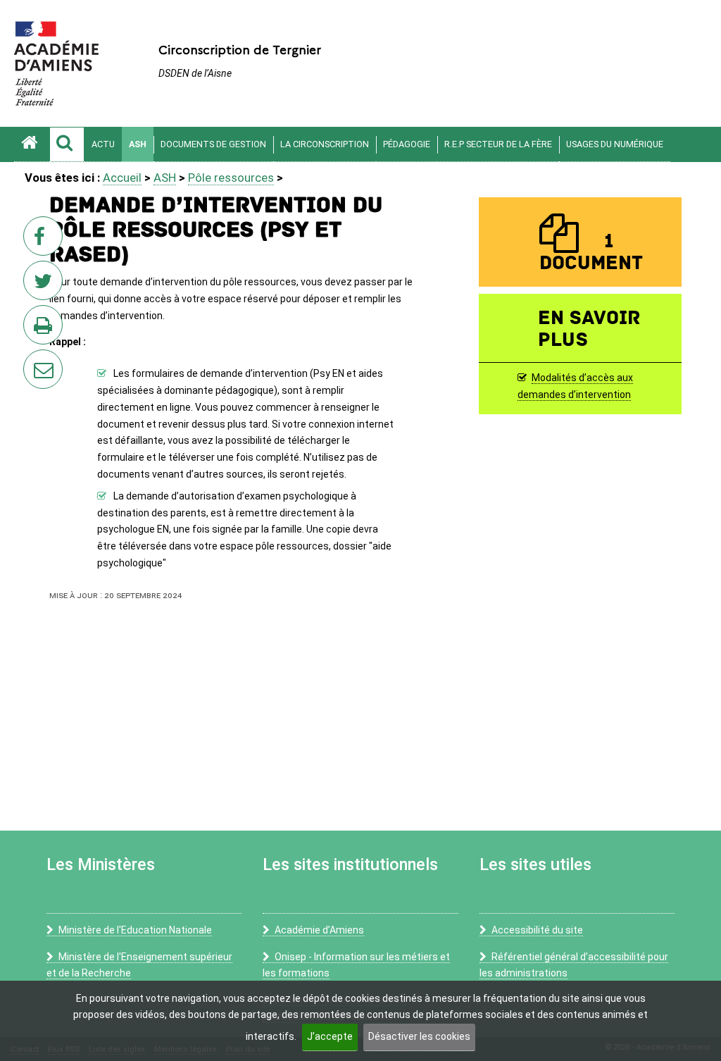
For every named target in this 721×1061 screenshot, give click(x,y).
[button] (66, 144)
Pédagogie (406, 144)
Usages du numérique (614, 144)
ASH (137, 144)
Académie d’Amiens (319, 930)
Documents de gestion (213, 144)
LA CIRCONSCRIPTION (324, 144)
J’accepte (330, 1036)
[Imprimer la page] (46, 329)
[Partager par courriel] (34, 360)
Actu (103, 144)
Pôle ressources (231, 177)
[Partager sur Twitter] (46, 284)
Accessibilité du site (537, 930)
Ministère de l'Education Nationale (135, 930)
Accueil (122, 177)
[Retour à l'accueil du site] (31, 144)
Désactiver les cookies (419, 1036)
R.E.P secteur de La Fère (498, 144)
